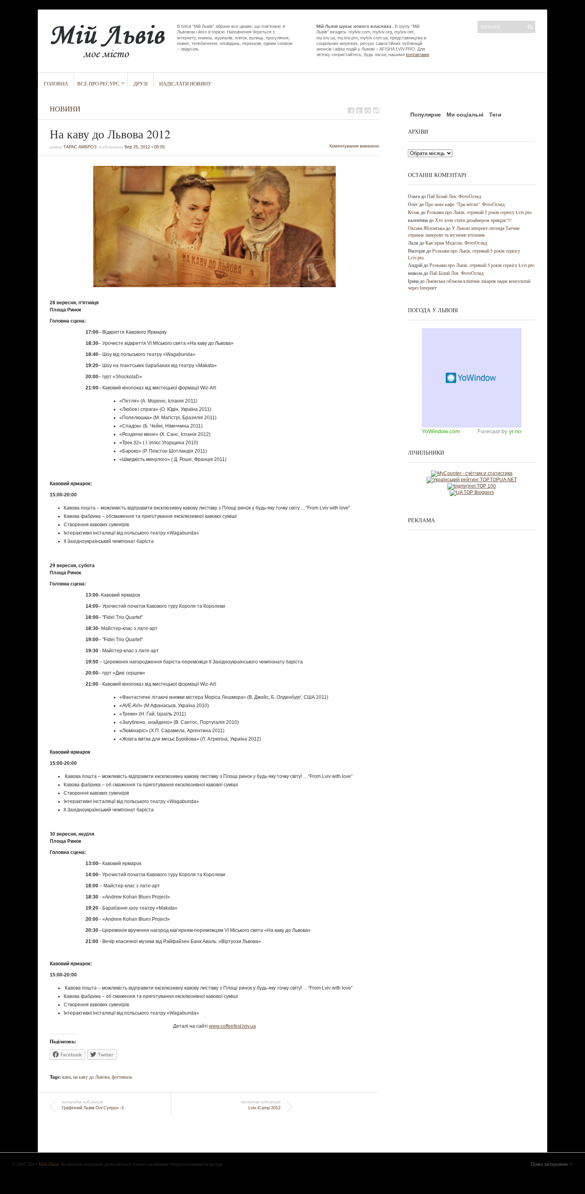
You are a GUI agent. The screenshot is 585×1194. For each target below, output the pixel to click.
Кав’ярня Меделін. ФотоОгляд (456, 242)
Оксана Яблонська (426, 228)
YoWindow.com (441, 431)
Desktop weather (471, 378)
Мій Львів (49, 1164)
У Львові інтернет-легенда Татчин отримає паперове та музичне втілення (463, 231)
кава (66, 1076)
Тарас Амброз (80, 146)
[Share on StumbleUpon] (376, 110)
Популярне (425, 114)
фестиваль (122, 1076)
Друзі (140, 83)
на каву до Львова (91, 1076)
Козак (413, 212)
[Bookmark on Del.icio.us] (368, 110)
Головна (56, 83)
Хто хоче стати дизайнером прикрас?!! (473, 220)
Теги (495, 114)
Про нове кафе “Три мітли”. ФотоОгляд (465, 204)
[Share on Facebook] (351, 110)
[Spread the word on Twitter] (359, 110)
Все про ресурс (98, 83)
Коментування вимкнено (354, 146)
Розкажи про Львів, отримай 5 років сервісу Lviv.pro (479, 212)
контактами (417, 54)
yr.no (515, 431)
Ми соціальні (465, 114)
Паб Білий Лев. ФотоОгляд (454, 196)
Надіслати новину (185, 83)
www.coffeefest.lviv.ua (232, 1026)
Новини (65, 108)
